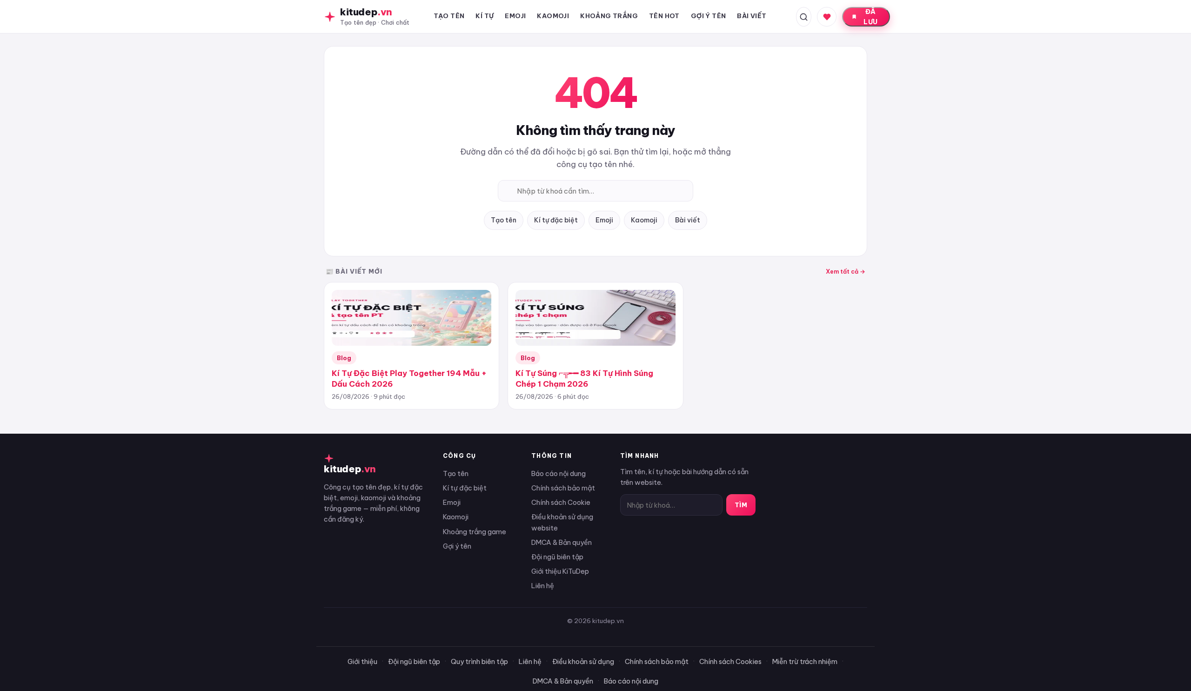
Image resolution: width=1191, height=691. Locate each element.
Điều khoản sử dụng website (562, 522)
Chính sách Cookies (730, 661)
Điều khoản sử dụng (583, 661)
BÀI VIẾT (751, 16)
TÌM (741, 505)
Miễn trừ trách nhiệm (804, 661)
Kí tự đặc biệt (556, 220)
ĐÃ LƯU (870, 16)
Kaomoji (644, 220)
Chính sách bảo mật (563, 487)
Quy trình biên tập (479, 661)
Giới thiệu (362, 661)
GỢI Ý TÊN (708, 16)
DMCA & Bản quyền (561, 542)
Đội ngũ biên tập (557, 556)
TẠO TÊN (449, 16)
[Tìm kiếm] (803, 17)
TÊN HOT (664, 16)
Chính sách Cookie (560, 502)
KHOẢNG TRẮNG (609, 16)
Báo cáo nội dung (558, 473)
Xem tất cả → (845, 271)
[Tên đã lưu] (826, 17)
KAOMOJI (553, 16)
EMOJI (515, 16)
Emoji (604, 220)
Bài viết (687, 220)
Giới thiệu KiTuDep (560, 571)
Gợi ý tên (457, 546)
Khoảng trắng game (474, 531)
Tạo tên (503, 220)
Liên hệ (542, 585)
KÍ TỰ (484, 16)
